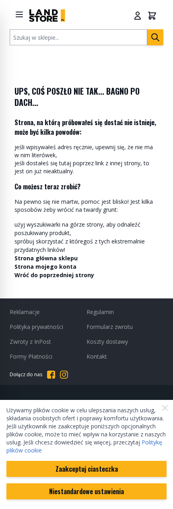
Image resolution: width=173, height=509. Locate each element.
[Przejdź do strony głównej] (47, 15)
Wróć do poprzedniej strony (54, 275)
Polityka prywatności (36, 327)
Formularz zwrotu (109, 327)
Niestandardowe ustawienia (86, 491)
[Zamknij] (165, 408)
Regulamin (100, 312)
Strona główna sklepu (46, 258)
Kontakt (96, 356)
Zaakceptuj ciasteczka (87, 469)
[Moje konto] (137, 15)
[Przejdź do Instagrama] (64, 375)
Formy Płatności (31, 356)
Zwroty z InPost (30, 341)
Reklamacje (25, 312)
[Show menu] (19, 14)
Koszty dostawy (107, 341)
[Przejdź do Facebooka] (51, 375)
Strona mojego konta (45, 266)
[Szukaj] (155, 37)
